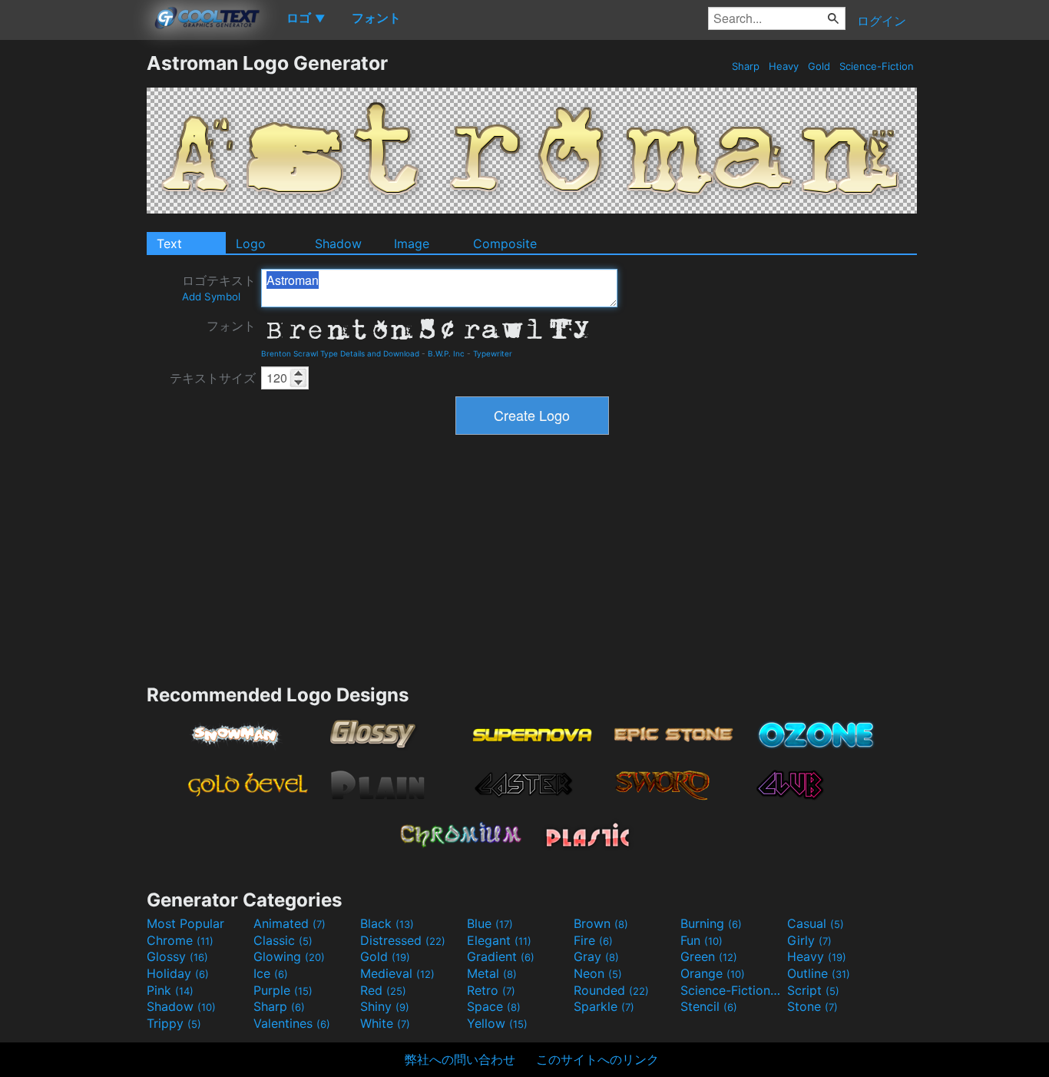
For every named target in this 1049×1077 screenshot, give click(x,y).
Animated (289, 923)
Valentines (291, 1023)
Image (411, 243)
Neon (598, 973)
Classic (283, 940)
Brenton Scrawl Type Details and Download (340, 353)
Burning (711, 923)
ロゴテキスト (219, 288)
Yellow (497, 1023)
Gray (596, 956)
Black (387, 923)
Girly (809, 940)
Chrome (180, 940)
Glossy (177, 956)
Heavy (784, 66)
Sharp (746, 66)
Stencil (708, 1006)
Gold (819, 66)
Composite (505, 243)
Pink (170, 990)
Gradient (500, 956)
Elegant (499, 940)
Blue (490, 923)
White (385, 1023)
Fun (701, 940)
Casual (815, 923)
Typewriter (492, 353)
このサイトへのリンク (597, 1059)
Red (383, 990)
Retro (491, 990)
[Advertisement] (73, 281)
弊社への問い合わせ (460, 1059)
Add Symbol (211, 296)
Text (169, 243)
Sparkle (604, 1006)
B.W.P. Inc (446, 353)
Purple (283, 990)
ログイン (881, 20)
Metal (492, 973)
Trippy (174, 1023)
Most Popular (185, 923)
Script (813, 990)
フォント (231, 325)
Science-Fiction (876, 66)
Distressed (402, 940)
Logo (251, 243)
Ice (270, 973)
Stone (812, 1006)
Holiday (178, 973)
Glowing (289, 956)
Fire (593, 940)
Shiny (384, 1006)
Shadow (338, 243)
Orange (712, 973)
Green (708, 956)
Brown (601, 923)
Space (494, 1006)
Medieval (397, 973)
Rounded (611, 990)
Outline (818, 973)
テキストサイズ (213, 378)
